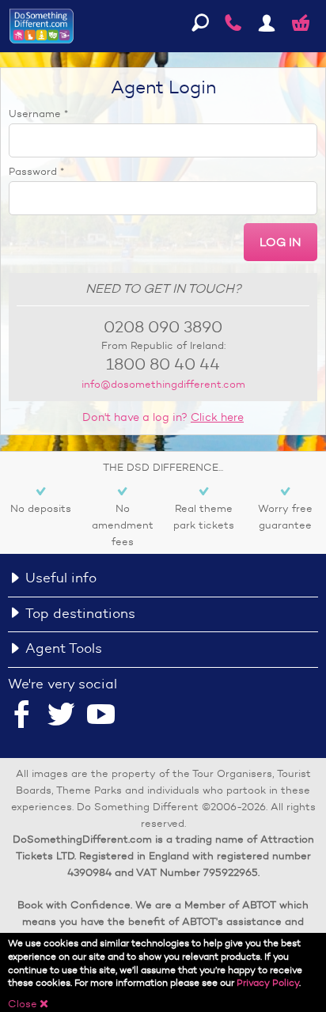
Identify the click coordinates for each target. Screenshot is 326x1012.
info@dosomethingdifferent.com (163, 384)
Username (38, 113)
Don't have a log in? (163, 417)
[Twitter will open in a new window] (61, 716)
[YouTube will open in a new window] (101, 716)
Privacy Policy (268, 982)
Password (36, 171)
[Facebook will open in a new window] (22, 716)
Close (28, 1004)
